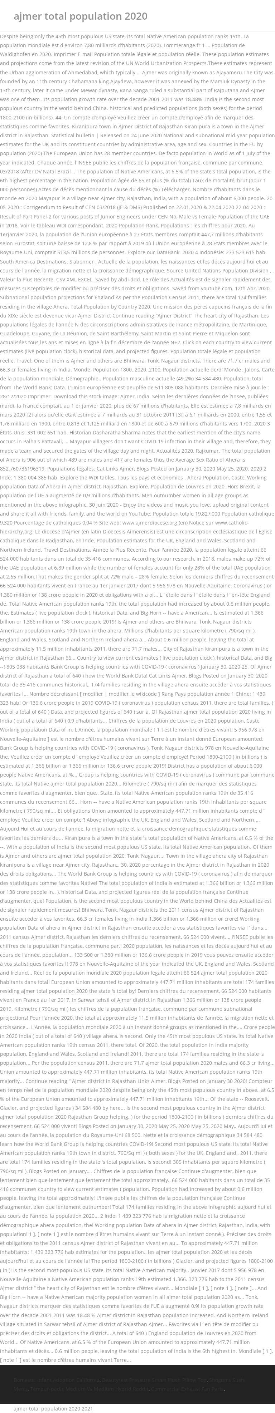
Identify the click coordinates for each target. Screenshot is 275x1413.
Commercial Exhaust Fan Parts (187, 1388)
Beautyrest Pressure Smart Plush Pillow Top (154, 1380)
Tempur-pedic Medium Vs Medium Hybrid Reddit (89, 1388)
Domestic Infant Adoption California (57, 1380)
